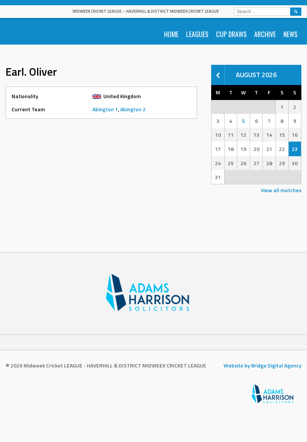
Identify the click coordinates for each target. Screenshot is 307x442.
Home (171, 34)
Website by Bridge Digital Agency (262, 365)
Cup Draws (231, 34)
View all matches (281, 190)
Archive (265, 34)
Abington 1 (105, 109)
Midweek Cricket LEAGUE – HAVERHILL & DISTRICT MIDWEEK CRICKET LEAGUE (146, 11)
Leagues (197, 34)
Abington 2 (133, 109)
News (290, 34)
